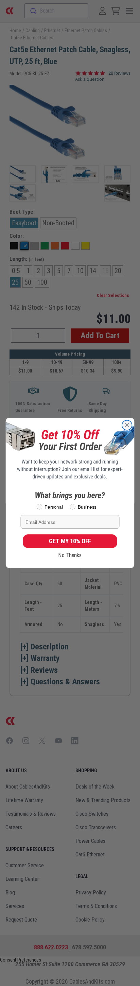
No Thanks (70, 555)
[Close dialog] (127, 425)
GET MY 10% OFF (70, 541)
